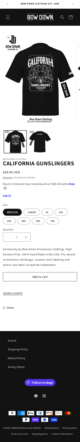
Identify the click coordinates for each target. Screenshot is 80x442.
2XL (61, 212)
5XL (38, 221)
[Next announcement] (73, 4)
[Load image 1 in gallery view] (15, 141)
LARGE (32, 212)
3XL (9, 221)
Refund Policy (16, 358)
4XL (24, 221)
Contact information (62, 434)
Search (12, 340)
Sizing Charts (16, 367)
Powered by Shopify (31, 428)
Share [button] (10, 307)
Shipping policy (40, 434)
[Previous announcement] (7, 4)
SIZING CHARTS (13, 293)
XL (47, 212)
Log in (7, 195)
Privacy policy (70, 428)
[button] (7, 17)
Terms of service (19, 434)
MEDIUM (12, 212)
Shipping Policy (18, 349)
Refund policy (52, 428)
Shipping (7, 177)
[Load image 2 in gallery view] (40, 141)
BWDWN (16, 428)
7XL (52, 221)
